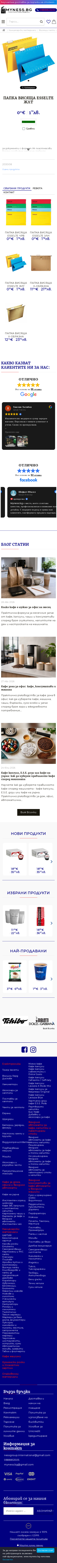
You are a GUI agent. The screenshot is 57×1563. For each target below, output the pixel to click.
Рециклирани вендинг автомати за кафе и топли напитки (39, 1136)
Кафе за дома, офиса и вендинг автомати (13, 1172)
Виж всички (49, 1015)
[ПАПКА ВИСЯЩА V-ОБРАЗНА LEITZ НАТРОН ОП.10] (16, 313)
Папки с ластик (37, 1221)
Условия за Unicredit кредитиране (37, 1418)
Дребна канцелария (40, 1232)
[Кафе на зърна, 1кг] (14, 904)
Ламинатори (10, 1071)
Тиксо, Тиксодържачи (36, 1254)
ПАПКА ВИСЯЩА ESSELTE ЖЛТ (16, 284)
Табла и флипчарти (13, 1338)
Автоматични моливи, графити (12, 1334)
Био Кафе (33, 1099)
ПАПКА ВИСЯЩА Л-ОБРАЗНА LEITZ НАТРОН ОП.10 (41, 284)
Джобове (7, 1265)
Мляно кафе (35, 1051)
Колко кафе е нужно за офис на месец (26, 594)
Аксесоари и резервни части (12, 1150)
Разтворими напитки (36, 1095)
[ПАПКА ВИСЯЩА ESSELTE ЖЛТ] (16, 263)
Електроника (11, 1051)
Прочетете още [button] (12, 432)
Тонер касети (10, 1057)
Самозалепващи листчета (37, 1237)
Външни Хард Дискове (10, 1064)
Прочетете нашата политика (29, 1526)
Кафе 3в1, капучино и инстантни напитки (13, 1195)
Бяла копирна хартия (10, 1226)
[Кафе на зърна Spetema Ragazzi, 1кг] (40, 904)
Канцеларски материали (22, 30)
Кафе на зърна (10, 1181)
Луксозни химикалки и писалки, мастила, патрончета (13, 1313)
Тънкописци (9, 1299)
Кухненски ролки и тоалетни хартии (13, 1352)
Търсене (9, 1409)
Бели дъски (35, 1266)
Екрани (6, 1100)
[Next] (51, 848)
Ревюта (37, 188)
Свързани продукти (17, 188)
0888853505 (47, 10)
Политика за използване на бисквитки (38, 1404)
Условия (9, 1423)
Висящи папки (47, 30)
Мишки (6, 1143)
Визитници (35, 1187)
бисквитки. (8, 1559)
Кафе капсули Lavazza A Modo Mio (39, 1071)
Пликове (7, 1246)
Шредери (7, 1106)
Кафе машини (11, 1343)
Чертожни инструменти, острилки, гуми (11, 1328)
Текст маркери (11, 1301)
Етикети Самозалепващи (11, 1234)
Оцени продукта (11, 169)
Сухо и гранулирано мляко (40, 1183)
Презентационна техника (12, 1159)
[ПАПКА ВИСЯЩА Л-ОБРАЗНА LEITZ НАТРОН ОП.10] (41, 263)
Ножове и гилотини (8, 1282)
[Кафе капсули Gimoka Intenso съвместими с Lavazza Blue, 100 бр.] (14, 841)
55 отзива (36, 389)
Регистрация (13, 1395)
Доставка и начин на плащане (36, 1390)
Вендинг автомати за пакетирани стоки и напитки (39, 1158)
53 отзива (36, 462)
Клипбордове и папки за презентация (11, 1260)
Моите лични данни (31, 1532)
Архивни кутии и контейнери (12, 1250)
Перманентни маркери (10, 1321)
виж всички (28, 799)
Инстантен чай (11, 1211)
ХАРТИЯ (7, 1222)
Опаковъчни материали (10, 1362)
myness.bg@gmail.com (19, 1451)
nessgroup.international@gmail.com (27, 1442)
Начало (8, 1385)
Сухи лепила (35, 1274)
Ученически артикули (9, 1287)
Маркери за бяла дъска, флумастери (13, 1305)
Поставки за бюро (39, 1229)
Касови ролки (10, 1231)
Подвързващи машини (10, 1136)
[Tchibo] (15, 1008)
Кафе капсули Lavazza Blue (36, 1083)
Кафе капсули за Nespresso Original (39, 1077)
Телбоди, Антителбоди (37, 1261)
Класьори (7, 1244)
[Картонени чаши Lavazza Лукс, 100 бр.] (40, 959)
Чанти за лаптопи (13, 1094)
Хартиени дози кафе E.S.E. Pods (37, 1089)
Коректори (9, 1267)
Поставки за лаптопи (10, 1087)
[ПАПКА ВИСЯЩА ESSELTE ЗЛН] (41, 212)
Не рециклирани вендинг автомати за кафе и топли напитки (39, 1147)
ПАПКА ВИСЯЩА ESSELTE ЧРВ (16, 234)
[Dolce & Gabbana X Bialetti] (42, 1008)
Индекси (33, 1249)
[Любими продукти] (49, 22)
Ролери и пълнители (9, 1295)
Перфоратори (37, 1200)
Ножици (33, 1204)
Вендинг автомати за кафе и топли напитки (39, 1127)
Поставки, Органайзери (36, 1215)
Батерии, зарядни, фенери (13, 1113)
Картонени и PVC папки (12, 1240)
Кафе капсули (36, 1053)
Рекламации (12, 1404)
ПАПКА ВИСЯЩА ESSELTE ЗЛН (41, 234)
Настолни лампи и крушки (13, 1122)
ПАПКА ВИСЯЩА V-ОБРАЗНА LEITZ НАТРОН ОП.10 (16, 335)
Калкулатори (10, 1291)
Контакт (9, 192)
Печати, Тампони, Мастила (39, 1209)
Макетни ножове (12, 1278)
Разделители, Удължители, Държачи (36, 1194)
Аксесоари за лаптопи (10, 1078)
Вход (7, 1390)
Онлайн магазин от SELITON (28, 1539)
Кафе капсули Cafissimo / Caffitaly (39, 1065)
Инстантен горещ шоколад (13, 1188)
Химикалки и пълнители (35, 1244)
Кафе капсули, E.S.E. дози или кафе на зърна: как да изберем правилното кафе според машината (28, 763)
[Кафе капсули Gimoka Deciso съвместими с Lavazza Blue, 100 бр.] (40, 841)
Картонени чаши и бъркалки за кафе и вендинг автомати (13, 1204)
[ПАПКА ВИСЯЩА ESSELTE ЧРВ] (16, 212)
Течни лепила (36, 1270)
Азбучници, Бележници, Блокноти (9, 1273)
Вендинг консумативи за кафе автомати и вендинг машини (39, 1173)
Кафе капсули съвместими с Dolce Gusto (37, 1059)
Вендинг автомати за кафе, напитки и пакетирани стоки (39, 1115)
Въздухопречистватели (14, 1129)
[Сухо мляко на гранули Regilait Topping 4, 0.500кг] (14, 959)
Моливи (32, 1225)
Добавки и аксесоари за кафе (39, 1102)
